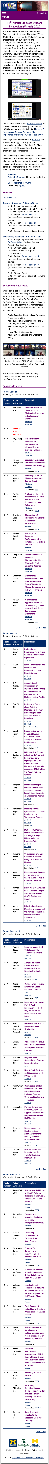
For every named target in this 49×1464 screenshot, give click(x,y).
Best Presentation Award (19, 183)
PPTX (37, 471)
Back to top (41, 628)
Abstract (28, 422)
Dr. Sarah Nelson (34, 123)
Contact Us (42, 13)
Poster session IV (30, 265)
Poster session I (29, 214)
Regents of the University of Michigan (28, 1458)
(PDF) (23, 186)
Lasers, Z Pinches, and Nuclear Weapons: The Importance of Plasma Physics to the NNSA (23, 132)
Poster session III (30, 256)
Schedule (12, 174)
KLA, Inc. (36, 140)
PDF (36, 490)
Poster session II (30, 223)
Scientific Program (16, 177)
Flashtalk (28, 424)
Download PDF (10, 198)
